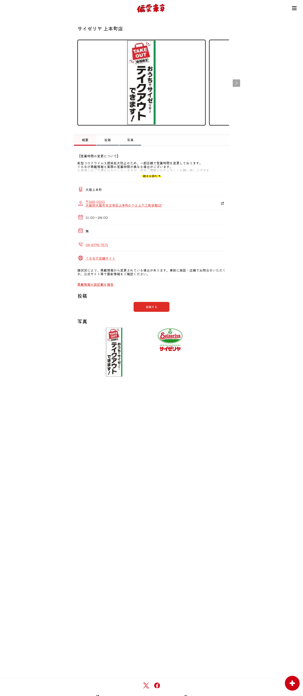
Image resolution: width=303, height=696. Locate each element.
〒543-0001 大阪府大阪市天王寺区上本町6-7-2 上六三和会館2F (124, 203)
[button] (236, 83)
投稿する (151, 307)
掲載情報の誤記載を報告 (95, 284)
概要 (85, 139)
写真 (130, 139)
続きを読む (150, 176)
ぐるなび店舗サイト (100, 258)
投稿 (107, 139)
